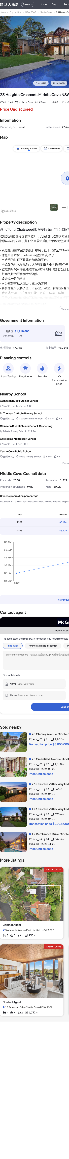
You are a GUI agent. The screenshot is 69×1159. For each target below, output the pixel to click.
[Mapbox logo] (8, 211)
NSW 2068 (30, 12)
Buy (11, 12)
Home (43, 4)
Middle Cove (46, 12)
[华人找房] (9, 4)
